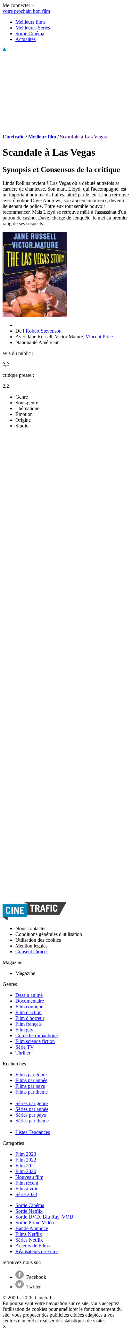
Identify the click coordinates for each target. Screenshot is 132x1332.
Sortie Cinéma (29, 33)
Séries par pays (30, 1115)
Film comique (29, 1006)
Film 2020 (25, 1171)
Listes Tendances (32, 1132)
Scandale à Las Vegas (83, 136)
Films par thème (31, 1092)
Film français (28, 1024)
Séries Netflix (29, 1240)
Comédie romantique (36, 1035)
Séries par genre (31, 1103)
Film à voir (26, 1188)
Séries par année (31, 1109)
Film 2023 (25, 1154)
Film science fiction (35, 1041)
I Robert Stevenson (42, 331)
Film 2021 (25, 1165)
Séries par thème (32, 1120)
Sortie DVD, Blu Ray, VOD (44, 1217)
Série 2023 (26, 1194)
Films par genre (31, 1074)
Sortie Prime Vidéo (34, 1222)
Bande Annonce (31, 1228)
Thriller (22, 1052)
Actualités (25, 39)
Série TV (24, 1047)
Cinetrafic (13, 136)
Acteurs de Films (32, 1245)
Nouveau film (29, 1177)
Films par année (31, 1080)
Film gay (24, 1029)
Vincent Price (99, 336)
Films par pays (30, 1086)
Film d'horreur (29, 1018)
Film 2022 (25, 1159)
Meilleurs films (30, 22)
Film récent (26, 1183)
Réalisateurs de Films (36, 1251)
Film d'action (28, 1012)
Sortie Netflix (29, 1211)
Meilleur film (42, 136)
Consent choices (31, 951)
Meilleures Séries (32, 27)
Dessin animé (29, 995)
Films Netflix (28, 1234)
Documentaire (29, 1001)
